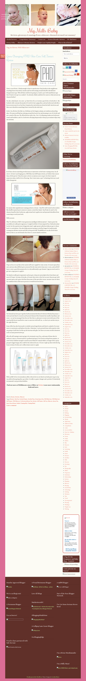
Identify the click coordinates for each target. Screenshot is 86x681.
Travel (66, 498)
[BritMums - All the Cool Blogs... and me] (42, 587)
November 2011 (68, 393)
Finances (67, 445)
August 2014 (68, 326)
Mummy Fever (68, 283)
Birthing (67, 413)
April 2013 (67, 361)
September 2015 (68, 299)
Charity (66, 419)
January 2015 (68, 316)
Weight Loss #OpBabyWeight (46, 43)
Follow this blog (71, 197)
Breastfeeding (68, 417)
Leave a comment (11, 405)
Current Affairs (68, 430)
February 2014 (68, 339)
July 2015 (67, 303)
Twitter (40, 385)
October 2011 (68, 395)
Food (66, 447)
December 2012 (68, 369)
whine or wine (68, 531)
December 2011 (68, 391)
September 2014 (68, 324)
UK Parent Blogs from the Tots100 (71, 550)
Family (66, 438)
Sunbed (18, 403)
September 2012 (68, 376)
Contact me (41, 39)
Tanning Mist (24, 403)
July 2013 (67, 354)
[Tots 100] (67, 517)
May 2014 (67, 333)
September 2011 (68, 397)
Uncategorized (68, 500)
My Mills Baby (43, 30)
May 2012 (67, 384)
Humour (67, 455)
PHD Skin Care (48, 399)
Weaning (67, 502)
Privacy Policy (10, 43)
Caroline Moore (55, 677)
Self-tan (45, 401)
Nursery (67, 462)
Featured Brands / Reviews (56, 39)
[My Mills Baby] (43, 25)
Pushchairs (67, 475)
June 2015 (67, 305)
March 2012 (67, 386)
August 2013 (68, 352)
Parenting (67, 464)
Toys (66, 496)
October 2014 (68, 322)
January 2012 (68, 388)
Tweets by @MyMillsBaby (69, 159)
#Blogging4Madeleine (39, 615)
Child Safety (67, 421)
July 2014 (67, 329)
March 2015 (67, 312)
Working (67, 509)
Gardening (67, 449)
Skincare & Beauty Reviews (26, 43)
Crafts (66, 428)
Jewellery (67, 458)
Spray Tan (55, 401)
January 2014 (68, 341)
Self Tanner (40, 401)
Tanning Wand (31, 403)
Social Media (68, 487)
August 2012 (68, 378)
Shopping (67, 481)
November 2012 (68, 371)
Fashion (66, 440)
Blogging (67, 415)
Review (34, 401)
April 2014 (67, 335)
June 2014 (67, 331)
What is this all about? (65, 43)
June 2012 (67, 382)
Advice (66, 406)
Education (67, 434)
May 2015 (67, 307)
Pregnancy (67, 473)
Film (66, 443)
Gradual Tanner (23, 399)
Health (66, 451)
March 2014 (67, 337)
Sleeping (67, 485)
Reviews (17, 397)
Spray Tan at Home (11, 403)
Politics (66, 470)
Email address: (66, 51)
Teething (67, 492)
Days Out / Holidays (69, 432)
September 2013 (68, 350)
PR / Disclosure (72, 39)
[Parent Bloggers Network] (13, 609)
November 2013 (68, 346)
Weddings (67, 505)
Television (67, 494)
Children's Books (69, 423)
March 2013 (67, 363)
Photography (68, 468)
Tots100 (67, 521)
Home (66, 453)
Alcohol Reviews (11, 39)
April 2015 (67, 309)
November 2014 (68, 320)
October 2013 (68, 348)
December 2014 (68, 318)
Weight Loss (68, 507)
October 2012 (68, 373)
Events (66, 436)
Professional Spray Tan (26, 401)
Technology (67, 490)
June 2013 (67, 356)
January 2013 (68, 367)
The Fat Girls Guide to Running (70, 540)
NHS (66, 460)
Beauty (13, 397)
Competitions (68, 426)
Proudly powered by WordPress (34, 677)
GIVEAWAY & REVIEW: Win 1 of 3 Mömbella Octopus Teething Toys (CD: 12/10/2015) (72, 142)
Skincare (22, 397)
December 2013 (68, 344)
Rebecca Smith (68, 249)
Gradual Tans (31, 399)
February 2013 (68, 365)
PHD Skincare (16, 401)
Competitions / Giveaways (27, 39)
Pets (66, 466)
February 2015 (68, 314)
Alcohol (66, 408)
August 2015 (68, 301)
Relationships (68, 477)
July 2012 (67, 380)
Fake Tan (17, 399)
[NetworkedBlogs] (71, 170)
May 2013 (67, 359)
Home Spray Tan (39, 399)
